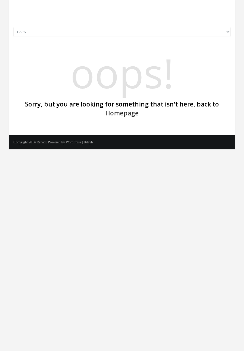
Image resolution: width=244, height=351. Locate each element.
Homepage (122, 113)
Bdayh (88, 142)
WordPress (73, 142)
